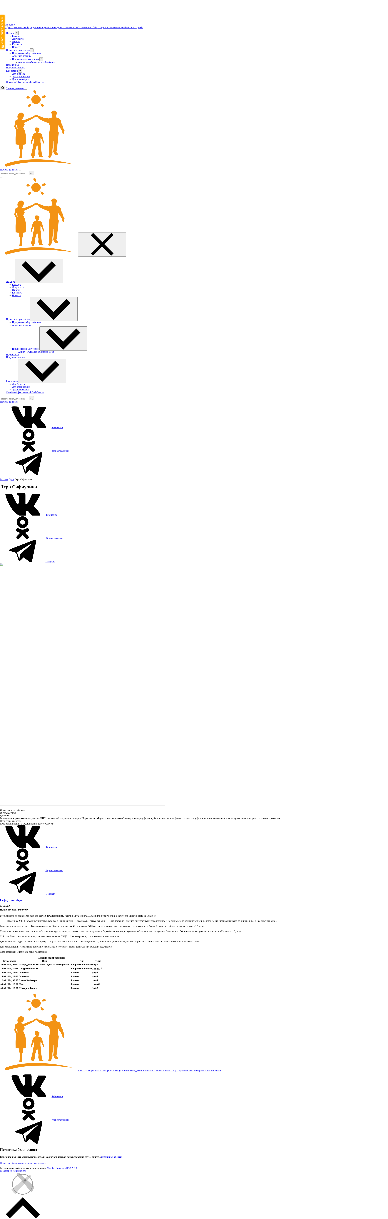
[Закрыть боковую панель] (102, 245)
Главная (4, 479)
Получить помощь (15, 67)
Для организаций (21, 76)
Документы (18, 38)
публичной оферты (111, 1157)
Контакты (17, 44)
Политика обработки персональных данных (23, 1163)
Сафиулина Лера (11, 900)
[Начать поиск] (31, 173)
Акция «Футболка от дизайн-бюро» (36, 62)
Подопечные (12, 65)
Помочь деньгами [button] (15, 88)
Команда (16, 36)
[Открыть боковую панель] (26, 89)
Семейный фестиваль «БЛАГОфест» (25, 82)
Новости (16, 47)
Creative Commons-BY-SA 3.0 (62, 1168)
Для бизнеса (18, 73)
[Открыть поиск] (2, 88)
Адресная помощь (21, 56)
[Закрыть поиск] (1, 177)
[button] (17, 33)
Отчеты (16, 41)
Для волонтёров (20, 79)
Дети (11, 479)
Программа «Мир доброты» (26, 53)
